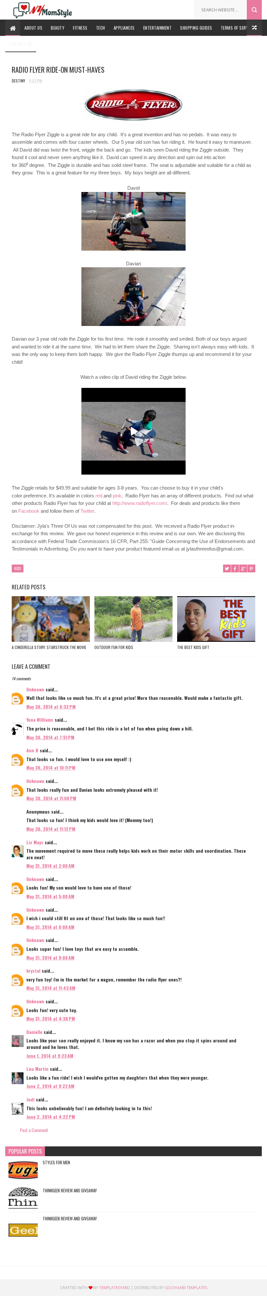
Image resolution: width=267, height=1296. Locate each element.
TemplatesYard (114, 1287)
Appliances (124, 27)
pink (117, 495)
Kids (17, 568)
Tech (100, 27)
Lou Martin (37, 1068)
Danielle (34, 1031)
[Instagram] (182, 8)
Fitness (80, 27)
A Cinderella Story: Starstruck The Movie (49, 647)
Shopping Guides (196, 27)
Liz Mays (34, 842)
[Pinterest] (172, 8)
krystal (33, 970)
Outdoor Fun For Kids (113, 647)
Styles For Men (56, 1162)
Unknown (35, 689)
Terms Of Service (237, 27)
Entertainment (157, 27)
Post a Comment (34, 1130)
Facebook (28, 511)
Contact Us (20, 44)
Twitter (87, 511)
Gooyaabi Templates (186, 1287)
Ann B (32, 750)
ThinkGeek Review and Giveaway (70, 1190)
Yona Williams (39, 719)
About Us (33, 27)
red (98, 495)
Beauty (57, 27)
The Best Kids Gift (193, 647)
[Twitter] (163, 8)
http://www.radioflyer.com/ (139, 503)
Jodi (31, 1099)
